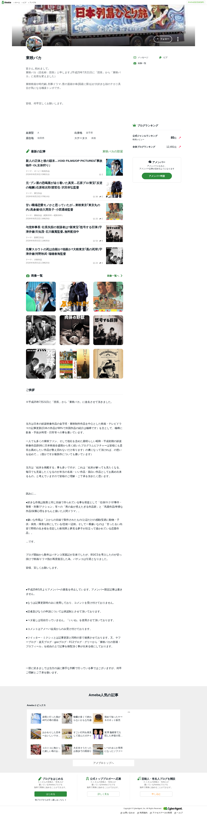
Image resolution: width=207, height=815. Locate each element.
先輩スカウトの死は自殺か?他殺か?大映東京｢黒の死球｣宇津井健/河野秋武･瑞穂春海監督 (64, 251)
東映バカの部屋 (113, 151)
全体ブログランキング (144, 146)
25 (97, 219)
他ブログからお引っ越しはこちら (49, 800)
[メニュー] (178, 39)
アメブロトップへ (103, 763)
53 (97, 241)
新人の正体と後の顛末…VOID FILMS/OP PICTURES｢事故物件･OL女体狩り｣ (64, 163)
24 (97, 263)
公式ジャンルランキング (145, 135)
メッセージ (143, 57)
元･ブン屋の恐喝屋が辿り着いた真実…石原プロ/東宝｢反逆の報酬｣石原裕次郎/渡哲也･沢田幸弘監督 (64, 185)
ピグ (165, 57)
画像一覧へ (113, 275)
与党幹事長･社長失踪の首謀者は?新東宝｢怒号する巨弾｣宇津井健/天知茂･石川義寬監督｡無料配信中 (64, 229)
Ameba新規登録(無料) (196, 2)
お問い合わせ (129, 812)
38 (97, 197)
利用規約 (143, 812)
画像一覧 (142, 63)
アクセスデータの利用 (162, 812)
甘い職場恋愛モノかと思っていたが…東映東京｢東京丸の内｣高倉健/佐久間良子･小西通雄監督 (63, 207)
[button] (163, 39)
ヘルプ (180, 812)
